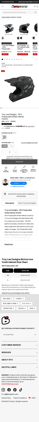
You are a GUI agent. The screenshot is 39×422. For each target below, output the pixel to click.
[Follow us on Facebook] (9, 389)
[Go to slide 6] (14, 59)
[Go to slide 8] (19, 59)
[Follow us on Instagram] (3, 389)
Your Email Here (8, 334)
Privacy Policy (6, 398)
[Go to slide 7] (16, 59)
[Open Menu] (2, 6)
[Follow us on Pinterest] (15, 389)
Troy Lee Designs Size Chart (29, 142)
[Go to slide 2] (5, 59)
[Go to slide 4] (9, 59)
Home (3, 63)
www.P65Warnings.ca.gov (10, 384)
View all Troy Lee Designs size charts (16, 293)
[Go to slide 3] (7, 59)
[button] (19, 126)
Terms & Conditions (20, 398)
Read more (9, 244)
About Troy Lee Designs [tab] (27, 203)
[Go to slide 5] (12, 59)
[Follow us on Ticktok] (20, 389)
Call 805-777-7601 (19, 183)
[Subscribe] (35, 334)
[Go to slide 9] (21, 59)
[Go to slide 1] (2, 59)
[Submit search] (35, 12)
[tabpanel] (19, 227)
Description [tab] (9, 203)
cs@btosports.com (18, 186)
